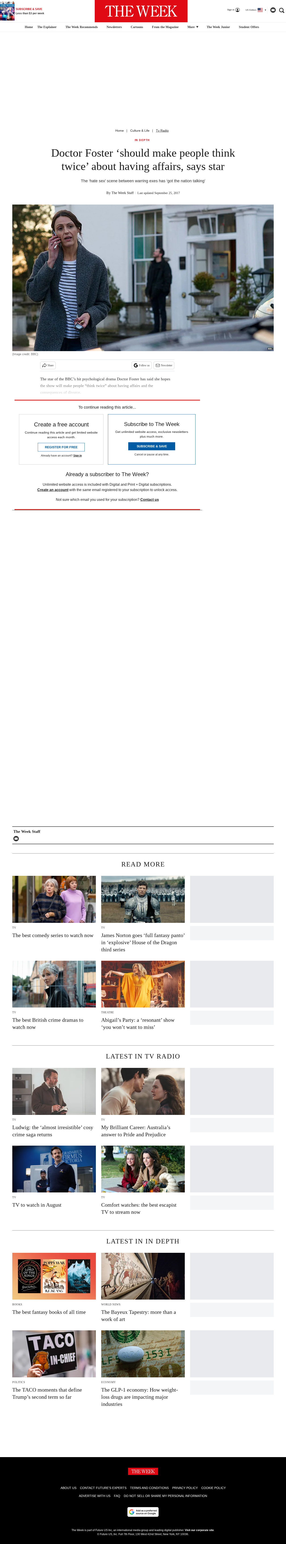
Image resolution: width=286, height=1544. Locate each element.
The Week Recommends (81, 27)
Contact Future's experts (103, 1488)
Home (119, 130)
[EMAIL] (17, 839)
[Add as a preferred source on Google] (143, 1512)
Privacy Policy (185, 1488)
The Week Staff (122, 193)
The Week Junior (218, 27)
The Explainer (47, 27)
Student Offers (249, 27)
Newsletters (114, 27)
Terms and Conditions (149, 1488)
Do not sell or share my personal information (165, 1496)
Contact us (149, 500)
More (191, 27)
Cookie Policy (213, 1488)
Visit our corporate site (199, 1530)
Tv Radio (162, 130)
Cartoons (137, 27)
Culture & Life (139, 130)
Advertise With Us (94, 1496)
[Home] (28, 27)
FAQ (117, 1496)
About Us (68, 1488)
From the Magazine (165, 27)
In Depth (142, 140)
